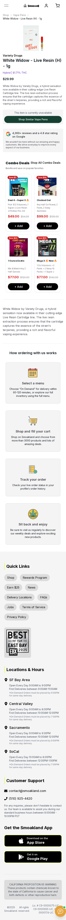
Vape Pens (19, 15)
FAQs (43, 597)
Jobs (10, 607)
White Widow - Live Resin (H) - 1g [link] (22, 18)
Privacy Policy (16, 617)
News (31, 587)
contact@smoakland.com (27, 791)
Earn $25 (13, 587)
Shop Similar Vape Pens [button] (33, 119)
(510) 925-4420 (20, 798)
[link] (6, 15)
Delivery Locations (19, 597)
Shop (6, 15)
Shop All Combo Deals (45, 162)
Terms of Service (33, 607)
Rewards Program (35, 577)
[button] (33, 841)
